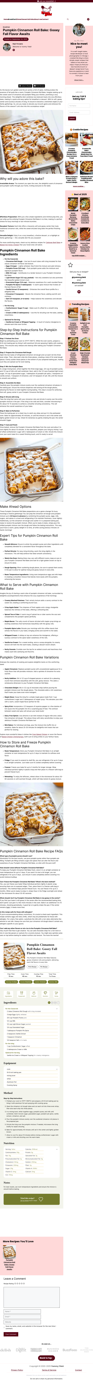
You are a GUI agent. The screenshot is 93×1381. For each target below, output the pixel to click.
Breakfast (12, 19)
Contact (45, 19)
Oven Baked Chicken (39, 734)
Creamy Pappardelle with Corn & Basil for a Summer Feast (73, 248)
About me (38, 19)
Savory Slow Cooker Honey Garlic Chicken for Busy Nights (85, 247)
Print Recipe (40, 86)
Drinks (31, 19)
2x (52, 1002)
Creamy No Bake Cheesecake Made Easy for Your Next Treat (86, 152)
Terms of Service (49, 1370)
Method (33, 996)
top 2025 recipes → (79, 256)
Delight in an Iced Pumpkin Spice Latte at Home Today (85, 328)
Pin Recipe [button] (43, 967)
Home (6, 19)
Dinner (19, 19)
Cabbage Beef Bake (53, 242)
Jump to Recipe (26, 86)
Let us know (24, 1200)
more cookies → (79, 186)
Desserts (25, 19)
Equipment (21, 996)
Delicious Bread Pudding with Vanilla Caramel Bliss (86, 179)
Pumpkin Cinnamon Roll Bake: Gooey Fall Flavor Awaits (9, 1264)
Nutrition (45, 996)
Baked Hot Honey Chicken (9, 245)
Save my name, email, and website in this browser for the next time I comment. (31, 1327)
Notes (56, 996)
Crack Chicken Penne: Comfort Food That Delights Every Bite (73, 358)
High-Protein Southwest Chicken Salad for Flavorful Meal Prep (85, 358)
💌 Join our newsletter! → (46, 1)
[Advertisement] (31, 71)
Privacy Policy (17, 1370)
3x (55, 1002)
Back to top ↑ (46, 1357)
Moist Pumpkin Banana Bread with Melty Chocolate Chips (73, 219)
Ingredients (8, 996)
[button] (68, 19)
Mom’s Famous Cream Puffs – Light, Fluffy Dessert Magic (72, 179)
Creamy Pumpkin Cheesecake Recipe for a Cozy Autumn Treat (71, 153)
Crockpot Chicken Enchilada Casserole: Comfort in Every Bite (85, 218)
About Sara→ (79, 80)
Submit (72, 118)
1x (49, 1002)
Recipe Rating (9, 1284)
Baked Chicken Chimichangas (13, 737)
